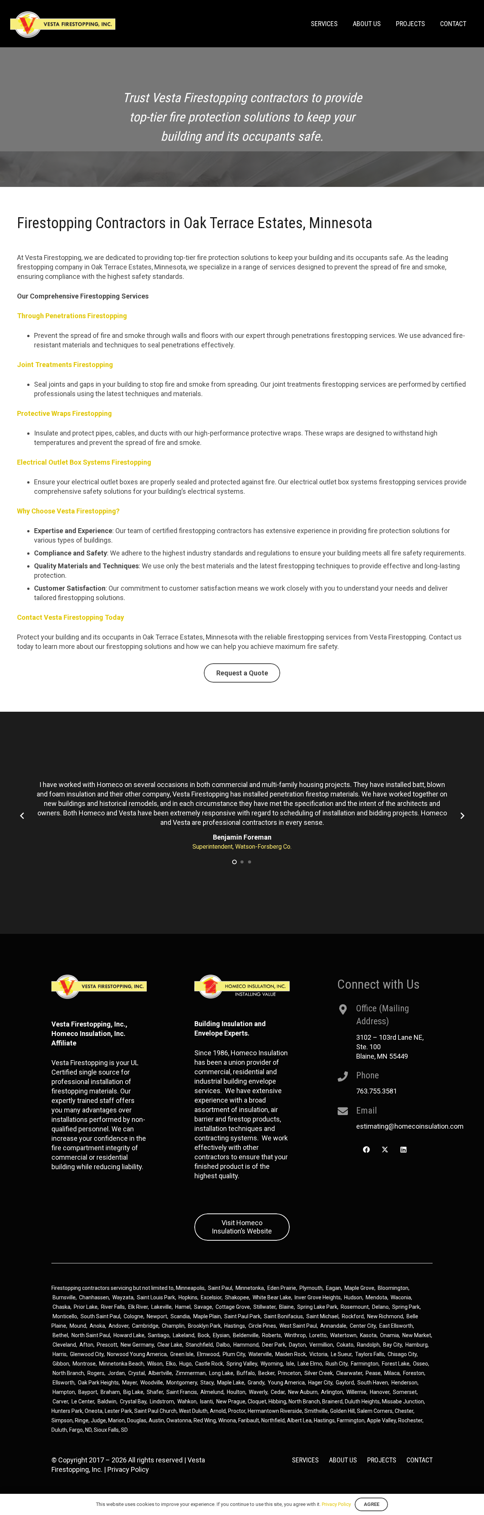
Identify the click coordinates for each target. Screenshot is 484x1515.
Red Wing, (206, 1420)
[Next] (462, 815)
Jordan (116, 1373)
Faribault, (249, 1420)
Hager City (320, 1383)
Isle (290, 1364)
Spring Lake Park (317, 1307)
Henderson (404, 1383)
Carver (60, 1401)
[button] (234, 862)
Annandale (333, 1326)
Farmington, (352, 1420)
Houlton (236, 1392)
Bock (203, 1335)
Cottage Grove (233, 1307)
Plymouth (311, 1288)
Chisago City (402, 1354)
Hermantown (263, 1411)
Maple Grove (359, 1288)
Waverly (258, 1392)
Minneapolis (190, 1288)
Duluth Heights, (363, 1401)
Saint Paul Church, (156, 1411)
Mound (78, 1326)
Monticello (65, 1316)
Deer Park (273, 1345)
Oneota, (94, 1411)
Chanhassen (94, 1297)
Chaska (61, 1307)
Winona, (228, 1420)
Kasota (368, 1335)
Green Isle (182, 1354)
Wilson (155, 1364)
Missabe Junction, (403, 1401)
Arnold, (218, 1411)
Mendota (376, 1297)
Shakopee (237, 1297)
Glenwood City (87, 1354)
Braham (110, 1392)
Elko (171, 1364)
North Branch (68, 1373)
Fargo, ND (80, 1430)
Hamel (183, 1307)
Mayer (129, 1383)
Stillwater (264, 1307)
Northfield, (274, 1420)
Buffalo (246, 1373)
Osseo (420, 1364)
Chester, (404, 1411)
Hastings (234, 1326)
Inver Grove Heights (318, 1297)
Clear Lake (169, 1345)
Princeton (289, 1373)
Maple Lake (230, 1383)
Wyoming (272, 1364)
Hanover (379, 1392)
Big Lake (133, 1392)
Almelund (211, 1392)
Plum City (234, 1354)
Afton (86, 1345)
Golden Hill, (343, 1411)
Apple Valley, (382, 1420)
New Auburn (303, 1392)
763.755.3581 (376, 1091)
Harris (60, 1354)
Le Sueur (341, 1354)
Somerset (405, 1392)
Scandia (180, 1316)
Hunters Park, (67, 1411)
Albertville (160, 1373)
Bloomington (393, 1288)
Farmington (365, 1364)
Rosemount (355, 1307)
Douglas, (138, 1420)
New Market (416, 1335)
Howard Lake (128, 1335)
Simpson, (63, 1420)
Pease (373, 1373)
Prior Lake (86, 1307)
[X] (384, 1149)
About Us (343, 1460)
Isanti (206, 1401)
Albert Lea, (300, 1420)
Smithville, (316, 1411)
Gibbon (61, 1364)
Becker (266, 1373)
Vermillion (321, 1345)
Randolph (368, 1345)
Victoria (318, 1354)
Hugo (185, 1364)
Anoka (97, 1326)
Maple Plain (207, 1316)
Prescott (107, 1345)
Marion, (117, 1420)
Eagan (333, 1288)
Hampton (64, 1392)
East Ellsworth (396, 1326)
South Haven (372, 1383)
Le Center (82, 1401)
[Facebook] (366, 1149)
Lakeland (183, 1335)
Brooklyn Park (204, 1326)
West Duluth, (194, 1411)
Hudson (353, 1297)
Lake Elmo (310, 1364)
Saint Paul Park (242, 1316)
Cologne (133, 1316)
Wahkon (187, 1401)
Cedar (278, 1392)
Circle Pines (262, 1326)
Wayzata (122, 1297)
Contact (419, 1460)
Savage (203, 1307)
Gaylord (345, 1383)
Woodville (151, 1383)
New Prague (230, 1401)
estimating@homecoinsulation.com (410, 1126)
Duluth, (60, 1430)
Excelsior (211, 1297)
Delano (380, 1307)
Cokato (345, 1345)
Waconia (401, 1297)
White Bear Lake (272, 1297)
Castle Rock (209, 1364)
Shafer (155, 1392)
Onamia (389, 1335)
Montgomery (181, 1383)
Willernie (356, 1392)
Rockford (353, 1316)
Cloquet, (257, 1401)
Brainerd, (333, 1401)
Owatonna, (180, 1420)
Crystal (136, 1373)
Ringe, (83, 1420)
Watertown (343, 1335)
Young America (286, 1383)
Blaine (286, 1307)
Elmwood (208, 1354)
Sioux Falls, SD (111, 1430)
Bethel (60, 1335)
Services (305, 1460)
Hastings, (325, 1420)
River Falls (113, 1307)
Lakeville (161, 1307)
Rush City (336, 1364)
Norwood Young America (137, 1354)
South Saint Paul (100, 1316)
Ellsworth (63, 1383)
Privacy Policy (128, 1469)
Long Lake (221, 1373)
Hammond (246, 1345)
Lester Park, (119, 1411)
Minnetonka (250, 1288)
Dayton (297, 1345)
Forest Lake (396, 1364)
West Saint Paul (298, 1326)
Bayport (87, 1392)
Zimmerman (190, 1373)
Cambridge (145, 1326)
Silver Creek (318, 1373)
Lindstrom (162, 1401)
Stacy (207, 1383)
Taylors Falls (369, 1354)
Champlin (173, 1326)
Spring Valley (241, 1364)
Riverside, (291, 1411)
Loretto (318, 1335)
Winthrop (295, 1335)
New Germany (137, 1345)
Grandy (256, 1383)
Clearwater (349, 1373)
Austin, (157, 1420)
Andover (119, 1326)
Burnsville (64, 1297)
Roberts (271, 1335)
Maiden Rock (290, 1354)
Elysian (221, 1335)
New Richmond (385, 1316)
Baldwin (107, 1401)
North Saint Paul (90, 1335)
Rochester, (411, 1420)
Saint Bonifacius (283, 1316)
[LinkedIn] (403, 1149)
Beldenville (246, 1335)
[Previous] (22, 815)
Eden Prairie (281, 1288)
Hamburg (416, 1345)
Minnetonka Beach (121, 1364)
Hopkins (187, 1297)
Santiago (158, 1335)
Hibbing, (277, 1401)
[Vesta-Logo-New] (62, 24)
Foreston (413, 1373)
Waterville (260, 1354)
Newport (157, 1316)
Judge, (99, 1420)
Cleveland (64, 1345)
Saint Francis (181, 1392)
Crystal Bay (133, 1401)
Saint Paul (220, 1288)
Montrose (84, 1364)
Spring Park (406, 1307)
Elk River (138, 1307)
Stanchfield (199, 1345)
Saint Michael (322, 1316)
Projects (381, 1460)
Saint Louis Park (156, 1297)
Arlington (332, 1392)
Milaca (392, 1373)
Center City (363, 1326)
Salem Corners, (376, 1411)
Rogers (95, 1373)
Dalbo (223, 1345)
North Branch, (305, 1401)
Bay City (392, 1345)
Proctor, (237, 1411)
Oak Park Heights (98, 1383)
